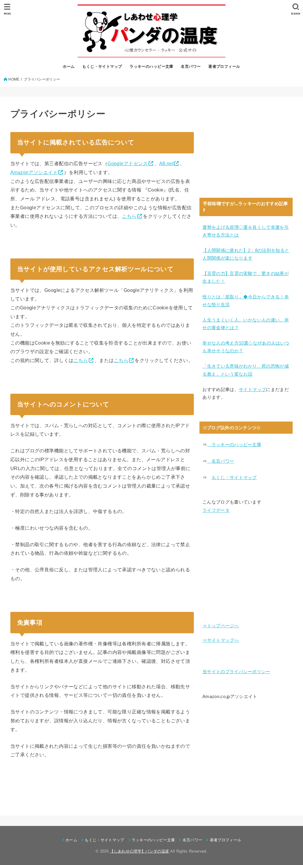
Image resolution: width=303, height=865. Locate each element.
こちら (129, 216)
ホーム (69, 66)
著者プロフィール (224, 66)
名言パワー (191, 66)
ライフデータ (216, 510)
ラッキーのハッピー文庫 (151, 66)
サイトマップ (252, 389)
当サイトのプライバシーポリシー (236, 671)
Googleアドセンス (127, 163)
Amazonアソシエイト (34, 172)
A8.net (166, 163)
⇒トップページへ (220, 625)
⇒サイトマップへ (220, 640)
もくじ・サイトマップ (102, 66)
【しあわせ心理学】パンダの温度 (139, 851)
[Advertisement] (246, 147)
